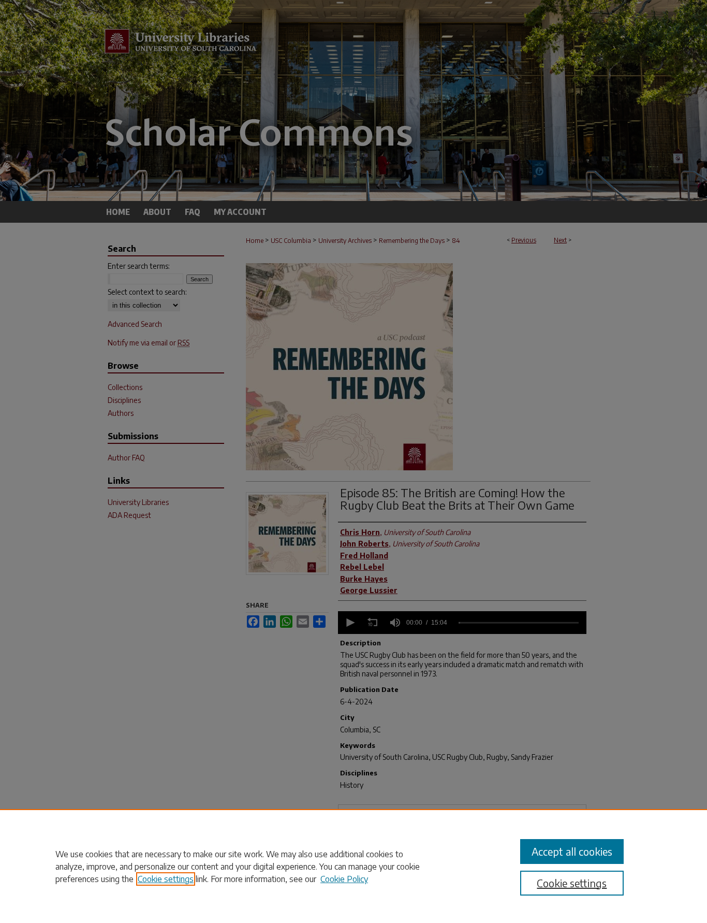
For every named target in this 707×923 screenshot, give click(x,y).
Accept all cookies (572, 851)
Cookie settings (166, 879)
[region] (353, 866)
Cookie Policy (344, 879)
